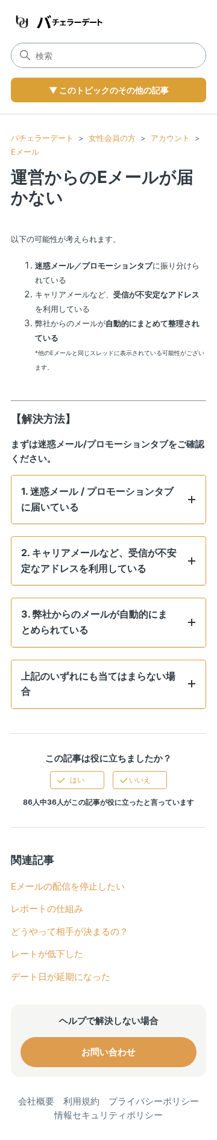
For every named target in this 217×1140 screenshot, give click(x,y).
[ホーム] (57, 21)
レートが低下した (47, 953)
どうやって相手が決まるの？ (69, 931)
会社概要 (36, 1101)
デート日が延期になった (60, 976)
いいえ (140, 779)
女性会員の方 (112, 138)
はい (77, 779)
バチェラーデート (42, 138)
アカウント (170, 138)
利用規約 (81, 1101)
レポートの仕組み (47, 908)
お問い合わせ (108, 1052)
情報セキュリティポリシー (108, 1115)
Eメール (25, 151)
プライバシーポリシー (153, 1101)
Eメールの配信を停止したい (68, 886)
